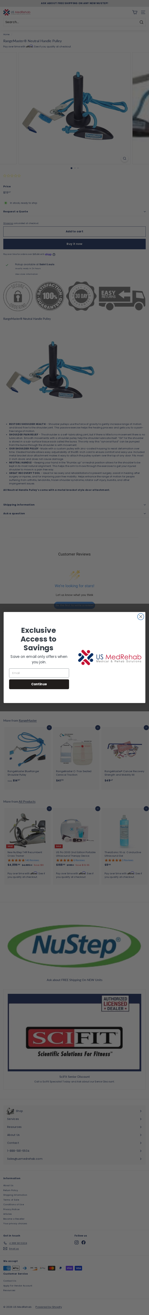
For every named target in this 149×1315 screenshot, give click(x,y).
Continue (39, 684)
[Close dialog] (141, 616)
